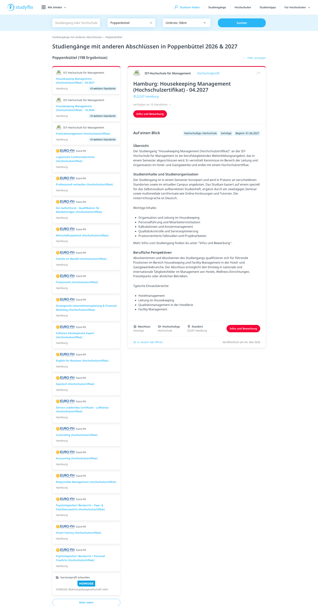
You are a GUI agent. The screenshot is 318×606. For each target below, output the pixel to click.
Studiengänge (217, 7)
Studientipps (268, 7)
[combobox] (187, 22)
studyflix (24, 7)
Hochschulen (243, 7)
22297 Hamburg (147, 96)
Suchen (242, 23)
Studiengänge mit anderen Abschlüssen (77, 37)
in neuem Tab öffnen (150, 342)
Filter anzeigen (256, 58)
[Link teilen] (257, 73)
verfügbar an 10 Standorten (150, 104)
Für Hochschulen (296, 7)
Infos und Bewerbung (150, 114)
